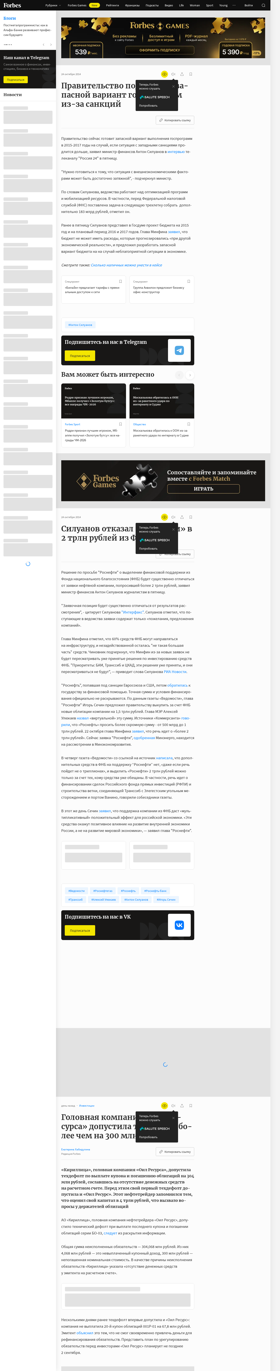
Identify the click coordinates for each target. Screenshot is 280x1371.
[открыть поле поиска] (263, 5)
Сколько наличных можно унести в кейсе (126, 264)
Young (223, 5)
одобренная (144, 737)
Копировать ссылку (177, 120)
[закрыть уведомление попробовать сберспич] (173, 86)
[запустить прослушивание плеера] (173, 74)
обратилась (177, 685)
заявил (174, 231)
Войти (249, 5)
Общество (139, 424)
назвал (83, 718)
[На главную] (12, 5)
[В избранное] (120, 281)
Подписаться (80, 355)
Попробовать (148, 105)
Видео (169, 5)
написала (164, 757)
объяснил (85, 1333)
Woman (195, 5)
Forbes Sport (72, 424)
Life (181, 5)
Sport (209, 5)
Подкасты (152, 5)
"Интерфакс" (132, 612)
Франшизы (132, 5)
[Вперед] (201, 289)
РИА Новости (175, 671)
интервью (176, 151)
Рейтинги (112, 5)
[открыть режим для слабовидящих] (164, 74)
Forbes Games (82, 5)
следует (110, 1232)
